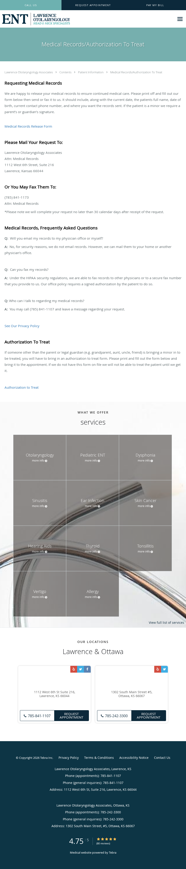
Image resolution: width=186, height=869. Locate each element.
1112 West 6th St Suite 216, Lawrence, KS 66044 (54, 694)
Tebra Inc (46, 758)
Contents (65, 72)
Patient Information (91, 72)
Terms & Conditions (99, 757)
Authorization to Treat (22, 387)
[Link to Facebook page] (87, 669)
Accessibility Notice (134, 757)
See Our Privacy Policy (22, 326)
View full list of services (166, 622)
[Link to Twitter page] (80, 669)
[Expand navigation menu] (180, 19)
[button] (93, 5)
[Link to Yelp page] (73, 669)
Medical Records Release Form (28, 126)
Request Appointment (71, 715)
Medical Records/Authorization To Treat (136, 72)
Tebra (112, 852)
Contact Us (162, 757)
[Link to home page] (35, 19)
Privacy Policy (69, 757)
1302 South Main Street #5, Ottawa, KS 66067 (131, 694)
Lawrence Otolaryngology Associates (29, 72)
